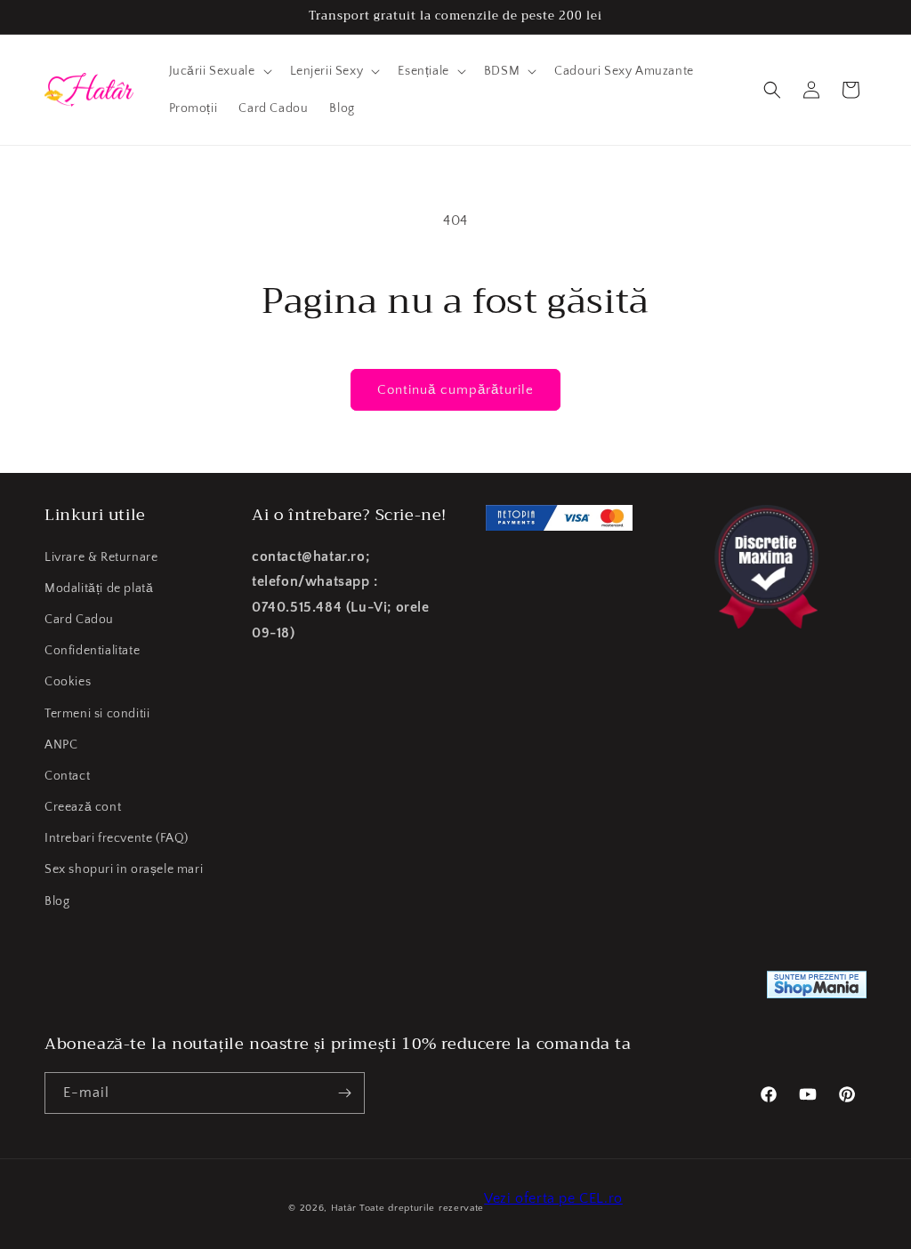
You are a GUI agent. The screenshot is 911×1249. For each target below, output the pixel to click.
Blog (56, 901)
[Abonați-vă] (344, 1093)
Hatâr (344, 1208)
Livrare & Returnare (100, 557)
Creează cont (82, 807)
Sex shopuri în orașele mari (123, 869)
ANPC (60, 745)
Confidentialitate (92, 651)
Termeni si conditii (96, 714)
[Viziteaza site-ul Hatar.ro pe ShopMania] (817, 989)
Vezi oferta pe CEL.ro (553, 1198)
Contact (67, 776)
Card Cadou (79, 619)
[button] (218, 71)
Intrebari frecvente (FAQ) (116, 838)
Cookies (67, 682)
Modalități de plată (98, 588)
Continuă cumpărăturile (455, 389)
